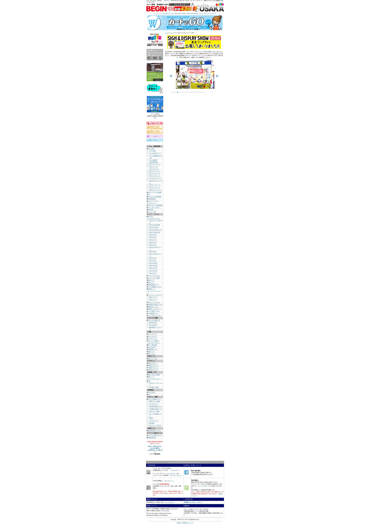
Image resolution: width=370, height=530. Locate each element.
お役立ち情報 (181, 13)
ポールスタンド (154, 404)
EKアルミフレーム (154, 164)
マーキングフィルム (154, 275)
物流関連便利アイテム (154, 430)
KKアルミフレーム (154, 185)
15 (198, 92)
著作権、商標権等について (185, 523)
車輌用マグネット (153, 365)
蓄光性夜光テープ (153, 284)
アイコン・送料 (173, 13)
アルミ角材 (152, 151)
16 (200, 92)
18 (204, 92)
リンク (214, 13)
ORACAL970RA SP (154, 232)
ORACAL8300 (153, 265)
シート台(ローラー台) (154, 315)
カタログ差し (152, 392)
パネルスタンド (154, 420)
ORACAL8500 (153, 263)
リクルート (201, 13)
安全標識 (151, 423)
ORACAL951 (153, 235)
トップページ (157, 13)
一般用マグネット (153, 367)
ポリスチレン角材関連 (154, 196)
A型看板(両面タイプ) (155, 406)
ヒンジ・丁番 (152, 212)
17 (202, 92)
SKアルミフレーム (154, 187)
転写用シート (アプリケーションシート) (154, 291)
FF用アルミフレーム (155, 190)
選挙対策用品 (152, 437)
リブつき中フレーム (155, 178)
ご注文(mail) (165, 13)
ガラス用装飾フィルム (154, 287)
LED (149, 381)
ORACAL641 (153, 251)
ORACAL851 (153, 237)
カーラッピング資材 (154, 278)
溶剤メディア (153, 297)
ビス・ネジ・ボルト (154, 207)
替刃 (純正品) (153, 325)
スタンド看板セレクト (154, 399)
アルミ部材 (151, 148)
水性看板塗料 (152, 199)
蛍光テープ (151, 282)
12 (193, 92)
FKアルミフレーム (154, 173)
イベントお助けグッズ (154, 435)
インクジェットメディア (155, 295)
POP (149, 394)
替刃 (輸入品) (153, 322)
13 (195, 92)
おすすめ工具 (152, 347)
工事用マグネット (153, 370)
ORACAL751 (153, 240)
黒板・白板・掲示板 (154, 374)
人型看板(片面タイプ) (155, 409)
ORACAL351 (153, 273)
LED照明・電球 (154, 387)
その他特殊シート (153, 313)
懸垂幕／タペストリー (154, 309)
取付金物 (150, 209)
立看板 (151, 418)
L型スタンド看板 (154, 411)
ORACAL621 (153, 258)
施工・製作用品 (152, 345)
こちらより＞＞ (175, 470)
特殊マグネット (152, 363)
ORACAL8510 (153, 268)
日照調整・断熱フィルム (155, 304)
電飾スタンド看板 (154, 401)
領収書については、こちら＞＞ (193, 502)
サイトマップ (208, 13)
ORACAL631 (153, 260)
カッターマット (152, 338)
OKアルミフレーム (154, 176)
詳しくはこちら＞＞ (176, 475)
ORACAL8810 (153, 270)
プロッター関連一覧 (154, 320)
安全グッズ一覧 (152, 358)
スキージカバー (152, 336)
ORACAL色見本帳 (154, 225)
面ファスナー (152, 354)
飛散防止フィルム (153, 306)
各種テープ (151, 351)
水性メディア (153, 300)
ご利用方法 (189, 13)
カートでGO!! (170, 473)
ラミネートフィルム (154, 302)
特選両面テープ (152, 349)
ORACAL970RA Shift (155, 230)
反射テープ (151, 280)
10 (189, 92)
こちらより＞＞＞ (169, 480)
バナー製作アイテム (154, 311)
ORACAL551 (153, 242)
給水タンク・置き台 (155, 425)
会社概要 (194, 13)
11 (191, 92)
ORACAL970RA (153, 227)
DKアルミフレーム (154, 171)
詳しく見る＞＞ (170, 502)
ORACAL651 (153, 245)
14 (196, 92)
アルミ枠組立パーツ (155, 153)
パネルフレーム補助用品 (155, 205)
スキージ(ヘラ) (152, 334)
